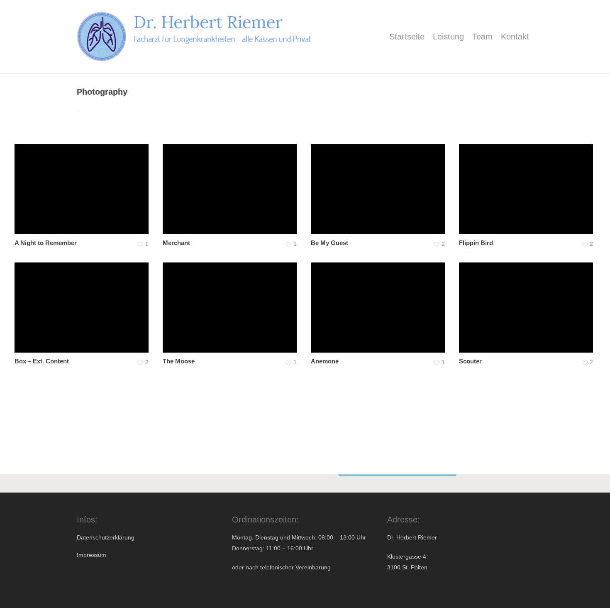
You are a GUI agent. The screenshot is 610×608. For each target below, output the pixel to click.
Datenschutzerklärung (105, 537)
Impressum (91, 555)
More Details (83, 183)
